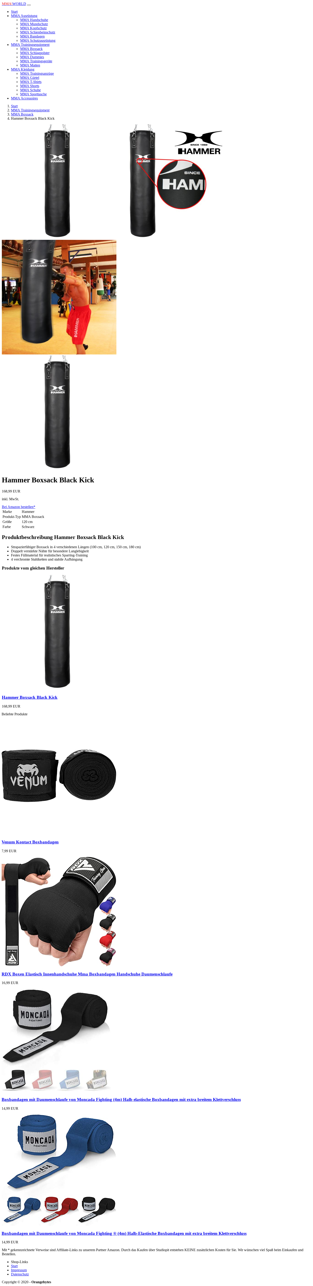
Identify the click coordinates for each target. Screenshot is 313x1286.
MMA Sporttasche (33, 94)
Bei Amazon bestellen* (18, 507)
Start (14, 12)
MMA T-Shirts (30, 82)
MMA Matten (30, 65)
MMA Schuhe (30, 90)
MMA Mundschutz (34, 24)
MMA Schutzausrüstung (37, 40)
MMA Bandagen (32, 36)
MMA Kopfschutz (33, 28)
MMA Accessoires (24, 98)
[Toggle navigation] (29, 5)
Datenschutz (20, 1274)
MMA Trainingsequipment (30, 45)
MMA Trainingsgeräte (36, 61)
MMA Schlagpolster (34, 53)
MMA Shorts (29, 86)
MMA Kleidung (22, 69)
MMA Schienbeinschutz (37, 32)
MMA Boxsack (31, 49)
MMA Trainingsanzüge (37, 73)
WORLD (14, 4)
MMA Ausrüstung (24, 16)
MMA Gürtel (29, 78)
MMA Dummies (32, 57)
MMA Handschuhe (34, 20)
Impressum (19, 1270)
